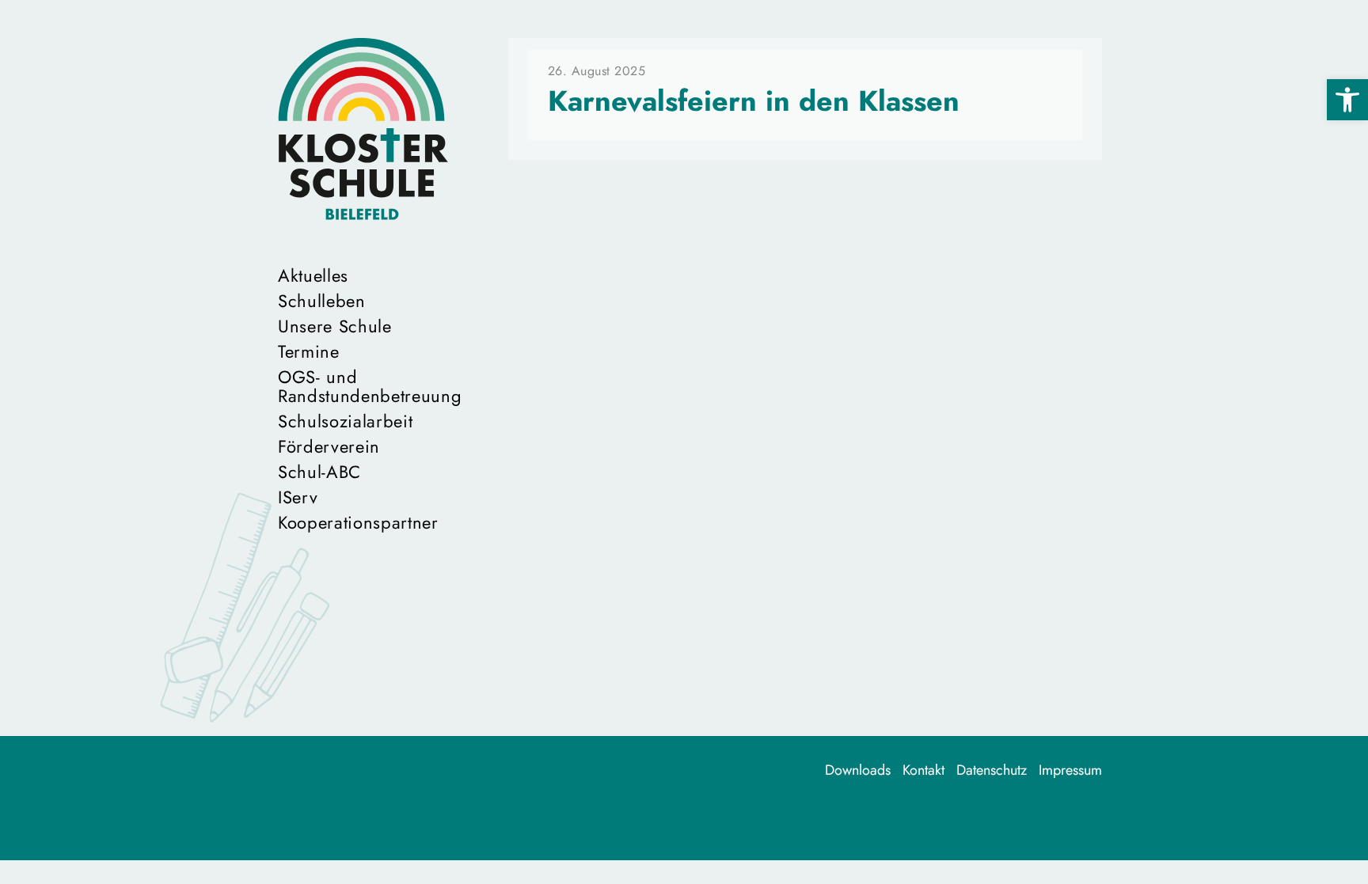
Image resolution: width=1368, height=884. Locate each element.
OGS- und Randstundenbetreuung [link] (363, 386)
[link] (1347, 99)
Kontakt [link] (923, 770)
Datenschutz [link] (991, 770)
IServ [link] (297, 497)
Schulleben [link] (322, 300)
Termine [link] (309, 351)
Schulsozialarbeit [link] (345, 421)
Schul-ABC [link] (319, 471)
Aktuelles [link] (313, 275)
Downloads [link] (858, 770)
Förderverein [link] (329, 446)
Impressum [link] (1070, 770)
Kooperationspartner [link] (358, 522)
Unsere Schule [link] (335, 326)
